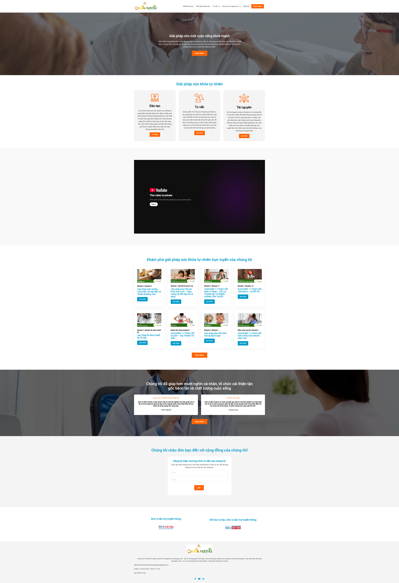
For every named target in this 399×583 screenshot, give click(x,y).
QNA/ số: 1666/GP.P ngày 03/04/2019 (151, 559)
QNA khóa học (188, 6)
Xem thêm (199, 53)
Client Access (257, 6)
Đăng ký (246, 6)
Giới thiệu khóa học (203, 6)
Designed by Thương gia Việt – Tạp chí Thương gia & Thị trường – (185, 559)
